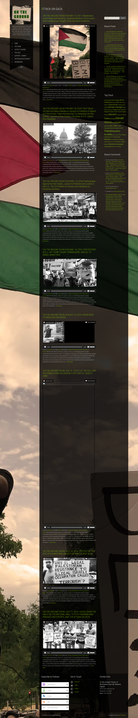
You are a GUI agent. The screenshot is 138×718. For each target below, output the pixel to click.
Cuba (114, 109)
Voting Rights (108, 146)
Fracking (123, 114)
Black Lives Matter (115, 102)
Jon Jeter (113, 126)
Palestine (109, 131)
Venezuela (119, 144)
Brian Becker (113, 104)
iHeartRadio (85, 85)
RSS (90, 85)
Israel (118, 122)
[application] (69, 83)
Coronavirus (110, 109)
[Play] (45, 83)
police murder (115, 134)
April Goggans (116, 100)
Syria (108, 141)
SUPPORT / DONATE (20, 56)
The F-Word (113, 141)
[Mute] (88, 83)
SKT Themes (122, 715)
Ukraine (111, 144)
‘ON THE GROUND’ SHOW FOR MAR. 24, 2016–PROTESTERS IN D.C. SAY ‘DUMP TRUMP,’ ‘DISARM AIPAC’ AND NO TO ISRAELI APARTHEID (69, 252)
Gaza (106, 118)
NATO (121, 128)
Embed (70, 85)
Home (16, 43)
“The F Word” (118, 146)
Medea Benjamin (115, 128)
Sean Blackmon (115, 139)
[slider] (92, 82)
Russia (107, 139)
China (105, 107)
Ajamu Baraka (108, 100)
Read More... (50, 99)
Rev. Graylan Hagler (115, 137)
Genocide (112, 118)
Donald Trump (120, 109)
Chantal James (121, 104)
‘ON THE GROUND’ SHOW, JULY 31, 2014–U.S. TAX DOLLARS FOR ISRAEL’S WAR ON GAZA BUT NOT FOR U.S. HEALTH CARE (69, 373)
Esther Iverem (118, 111)
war (113, 146)
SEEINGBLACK (18, 62)
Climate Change (115, 107)
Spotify (79, 85)
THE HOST (17, 53)
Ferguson (119, 114)
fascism (112, 114)
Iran (113, 123)
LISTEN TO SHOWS (20, 49)
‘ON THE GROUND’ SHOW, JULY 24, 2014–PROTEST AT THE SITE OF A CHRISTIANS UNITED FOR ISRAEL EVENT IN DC (69, 552)
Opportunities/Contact (22, 59)
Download (50, 85)
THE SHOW (17, 46)
